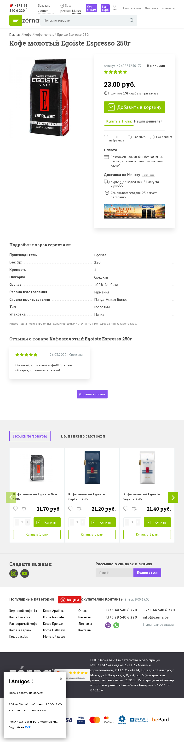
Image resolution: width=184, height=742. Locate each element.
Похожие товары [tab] (30, 435)
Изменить (148, 175)
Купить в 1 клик (119, 121)
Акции (73, 599)
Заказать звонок (44, 8)
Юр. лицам (91, 8)
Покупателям (131, 8)
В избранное (116, 137)
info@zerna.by (156, 617)
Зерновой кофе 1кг (23, 610)
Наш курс (105, 8)
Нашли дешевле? (148, 121)
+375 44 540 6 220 (121, 610)
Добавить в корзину (139, 107)
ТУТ (28, 727)
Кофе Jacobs (18, 636)
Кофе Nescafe (53, 617)
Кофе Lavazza (19, 617)
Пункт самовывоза (158, 624)
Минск (76, 11)
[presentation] (11, 497)
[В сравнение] (24, 508)
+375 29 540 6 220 (121, 617)
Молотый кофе (54, 636)
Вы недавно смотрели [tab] (83, 435)
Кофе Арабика (53, 610)
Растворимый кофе (23, 623)
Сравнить (139, 137)
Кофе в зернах (20, 630)
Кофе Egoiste (53, 623)
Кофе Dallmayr (54, 630)
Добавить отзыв (92, 394)
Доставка (151, 8)
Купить (50, 522)
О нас (115, 8)
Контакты (168, 8)
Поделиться (164, 137)
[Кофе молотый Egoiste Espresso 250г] (49, 97)
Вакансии (85, 617)
